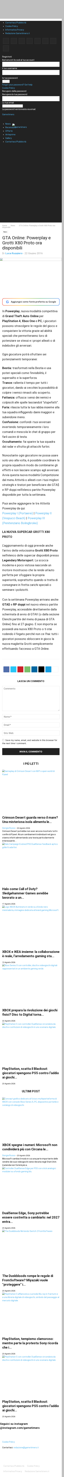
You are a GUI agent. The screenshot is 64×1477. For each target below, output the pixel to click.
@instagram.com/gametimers (20, 1428)
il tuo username (9, 68)
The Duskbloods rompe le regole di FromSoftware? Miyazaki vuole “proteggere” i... (27, 1280)
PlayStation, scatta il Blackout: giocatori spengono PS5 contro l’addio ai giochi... (30, 1073)
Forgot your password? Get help (17, 84)
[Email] (41, 669)
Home (4, 226)
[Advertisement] (32, 190)
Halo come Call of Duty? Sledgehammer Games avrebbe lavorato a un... (25, 893)
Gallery (8, 138)
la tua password (10, 78)
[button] (6, 116)
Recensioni (10, 127)
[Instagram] (14, 41)
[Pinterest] (30, 41)
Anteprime (10, 134)
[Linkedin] (22, 41)
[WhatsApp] (27, 669)
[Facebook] (6, 41)
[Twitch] (45, 41)
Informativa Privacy (14, 30)
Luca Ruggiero (13, 253)
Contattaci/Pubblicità (15, 22)
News (8, 124)
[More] (55, 669)
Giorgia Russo (8, 828)
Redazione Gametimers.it (17, 33)
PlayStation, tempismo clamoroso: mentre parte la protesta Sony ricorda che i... (30, 1343)
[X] (53, 41)
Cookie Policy (11, 26)
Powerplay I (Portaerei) (17, 513)
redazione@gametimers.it (26, 1447)
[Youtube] (6, 48)
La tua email (8, 102)
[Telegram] (37, 41)
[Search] (5, 147)
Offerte (9, 131)
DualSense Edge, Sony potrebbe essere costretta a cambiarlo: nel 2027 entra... (31, 1217)
